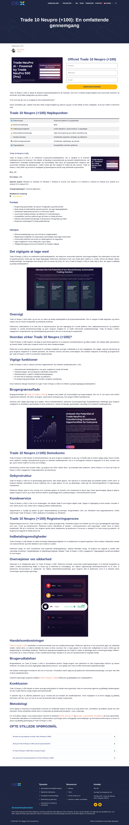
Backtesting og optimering (48, 799)
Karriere (70, 788)
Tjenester (89, 3)
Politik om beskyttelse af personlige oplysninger (104, 821)
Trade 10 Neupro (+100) (36, 394)
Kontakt (98, 3)
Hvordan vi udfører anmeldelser (77, 799)
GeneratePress (33, 821)
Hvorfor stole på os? (74, 795)
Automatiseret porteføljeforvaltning (51, 788)
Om (76, 3)
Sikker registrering (92, 87)
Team (82, 3)
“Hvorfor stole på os (66, 716)
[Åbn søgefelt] (115, 3)
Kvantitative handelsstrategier (50, 795)
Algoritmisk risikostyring (48, 792)
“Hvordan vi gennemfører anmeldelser (89, 716)
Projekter (67, 3)
